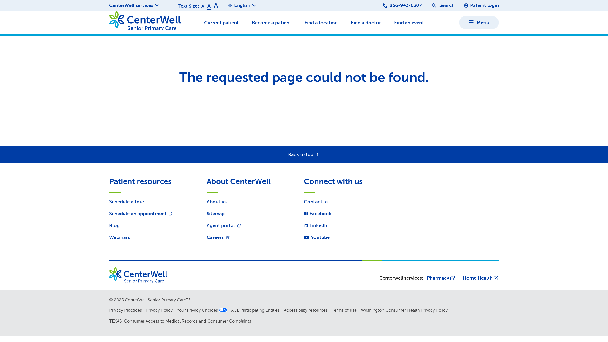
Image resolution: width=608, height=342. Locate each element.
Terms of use (344, 310)
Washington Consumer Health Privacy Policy (404, 310)
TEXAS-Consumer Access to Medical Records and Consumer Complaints (180, 321)
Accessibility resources (306, 310)
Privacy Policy (159, 310)
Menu (483, 22)
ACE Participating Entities (255, 310)
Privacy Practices (125, 310)
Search (447, 5)
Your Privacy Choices (197, 310)
